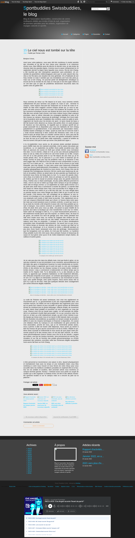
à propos (72, 511)
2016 (30, 463)
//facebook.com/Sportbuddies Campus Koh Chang (100, 152)
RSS (91, 155)
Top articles (50, 486)
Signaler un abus (65, 486)
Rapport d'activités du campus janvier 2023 (93, 449)
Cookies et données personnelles (112, 486)
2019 (30, 457)
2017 (30, 461)
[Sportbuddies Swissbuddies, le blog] (65, 448)
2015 (30, 465)
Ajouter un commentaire (39, 425)
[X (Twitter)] (81, 2)
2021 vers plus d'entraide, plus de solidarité (93, 463)
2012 (30, 471)
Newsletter (96, 34)
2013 (30, 469)
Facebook (93, 150)
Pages (86, 34)
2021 (30, 453)
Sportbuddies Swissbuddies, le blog (52, 11)
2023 (30, 449)
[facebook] (78, 2)
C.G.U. (73, 486)
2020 (30, 455)
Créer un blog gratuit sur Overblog (37, 486)
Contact (107, 34)
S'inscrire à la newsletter (31, 389)
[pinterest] (84, 2)
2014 (30, 467)
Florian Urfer (12, 486)
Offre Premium (98, 486)
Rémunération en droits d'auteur (85, 486)
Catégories (76, 34)
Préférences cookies (128, 486)
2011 (30, 473)
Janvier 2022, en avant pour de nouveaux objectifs (93, 456)
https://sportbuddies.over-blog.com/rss (100, 157)
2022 (30, 451)
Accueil (65, 34)
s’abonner (51, 511)
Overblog (78, 483)
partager (61, 511)
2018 (30, 459)
